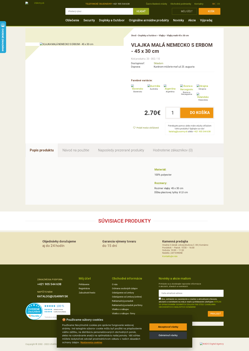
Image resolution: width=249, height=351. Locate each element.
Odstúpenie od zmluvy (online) (127, 296)
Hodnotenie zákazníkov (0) (173, 150)
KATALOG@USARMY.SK (52, 296)
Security (89, 20)
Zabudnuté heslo (87, 292)
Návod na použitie (76, 150)
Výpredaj (206, 20)
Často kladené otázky (156, 4)
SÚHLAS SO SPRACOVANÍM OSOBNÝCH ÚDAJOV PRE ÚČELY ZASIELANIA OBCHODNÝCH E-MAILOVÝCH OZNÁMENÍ (190, 304)
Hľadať (141, 11)
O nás (115, 284)
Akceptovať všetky (168, 326)
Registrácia (84, 288)
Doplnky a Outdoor (112, 20)
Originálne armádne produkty (149, 20)
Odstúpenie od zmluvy (123, 292)
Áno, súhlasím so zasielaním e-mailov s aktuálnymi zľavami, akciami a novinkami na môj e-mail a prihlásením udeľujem (190, 303)
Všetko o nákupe (120, 309)
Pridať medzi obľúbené (148, 127)
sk (213, 4)
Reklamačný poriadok (122, 301)
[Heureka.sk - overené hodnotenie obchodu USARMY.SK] (47, 311)
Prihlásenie (84, 284)
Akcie (192, 20)
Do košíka (200, 112)
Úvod (133, 35)
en (218, 4)
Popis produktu (42, 150)
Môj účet (187, 11)
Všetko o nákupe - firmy (123, 313)
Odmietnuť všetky (168, 335)
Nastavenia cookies (91, 342)
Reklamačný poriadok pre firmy (127, 305)
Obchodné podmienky (180, 4)
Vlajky (162, 35)
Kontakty (198, 4)
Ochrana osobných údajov (125, 288)
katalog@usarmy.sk (178, 131)
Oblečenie (72, 20)
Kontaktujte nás (170, 256)
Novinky (178, 20)
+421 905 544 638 (202, 131)
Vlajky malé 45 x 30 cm (178, 35)
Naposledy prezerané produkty (121, 150)
